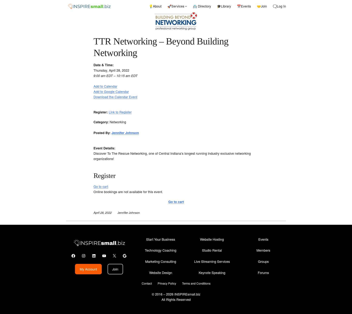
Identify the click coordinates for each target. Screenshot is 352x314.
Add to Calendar (105, 86)
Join (115, 269)
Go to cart (101, 186)
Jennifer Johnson (125, 132)
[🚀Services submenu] (186, 6)
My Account (88, 269)
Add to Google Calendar (111, 91)
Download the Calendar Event (115, 96)
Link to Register (120, 112)
